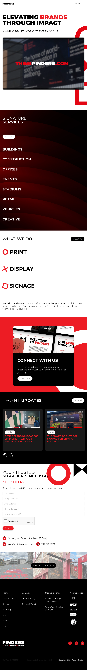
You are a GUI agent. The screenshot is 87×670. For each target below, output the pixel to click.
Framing (7, 609)
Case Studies (9, 598)
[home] (8, 4)
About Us (7, 615)
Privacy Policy (28, 598)
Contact (25, 593)
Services (6, 604)
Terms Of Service (30, 604)
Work (5, 626)
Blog (5, 621)
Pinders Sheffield (78, 660)
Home (5, 593)
